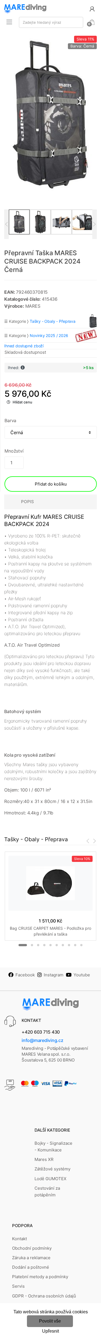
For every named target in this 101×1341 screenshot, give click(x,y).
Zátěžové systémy (52, 1169)
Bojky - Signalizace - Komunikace (53, 1147)
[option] (50, 113)
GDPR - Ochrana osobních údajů (44, 1296)
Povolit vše (50, 1321)
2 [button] (32, 945)
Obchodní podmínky (32, 1248)
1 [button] (23, 945)
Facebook (25, 974)
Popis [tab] (27, 501)
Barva (10, 420)
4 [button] (44, 945)
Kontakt (19, 1238)
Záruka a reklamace (31, 1257)
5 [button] (50, 945)
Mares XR (44, 1159)
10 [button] (81, 945)
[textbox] (51, 22)
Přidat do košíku (51, 484)
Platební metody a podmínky (40, 1276)
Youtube (82, 974)
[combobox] (51, 22)
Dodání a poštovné (30, 1267)
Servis (18, 1286)
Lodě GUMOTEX (50, 1178)
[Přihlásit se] (92, 8)
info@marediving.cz (42, 1040)
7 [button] (63, 945)
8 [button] (69, 945)
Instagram (53, 974)
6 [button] (57, 945)
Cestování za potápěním (47, 1191)
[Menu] (9, 21)
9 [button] (75, 945)
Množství (14, 451)
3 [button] (38, 945)
